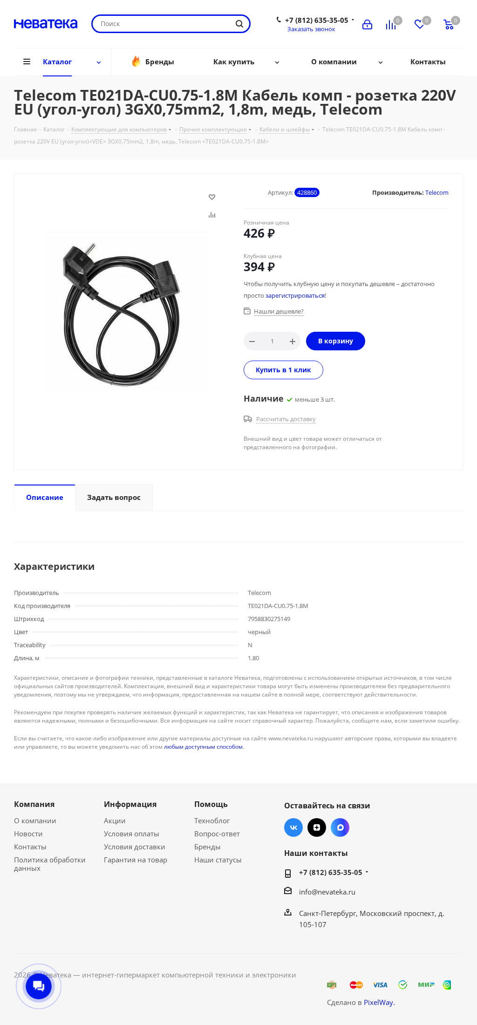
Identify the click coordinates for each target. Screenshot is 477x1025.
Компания (34, 804)
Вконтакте (293, 827)
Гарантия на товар (135, 859)
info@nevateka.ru (327, 891)
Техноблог (212, 820)
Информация (130, 804)
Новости (28, 833)
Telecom (437, 192)
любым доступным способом (203, 747)
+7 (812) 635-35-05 (316, 20)
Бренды (207, 846)
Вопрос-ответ (217, 833)
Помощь (211, 804)
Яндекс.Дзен (316, 827)
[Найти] (239, 23)
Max (340, 827)
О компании (35, 820)
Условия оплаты (131, 833)
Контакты (30, 846)
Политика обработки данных (50, 864)
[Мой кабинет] (367, 23)
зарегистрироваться (295, 295)
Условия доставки (134, 846)
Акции (115, 820)
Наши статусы (218, 859)
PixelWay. (379, 1002)
